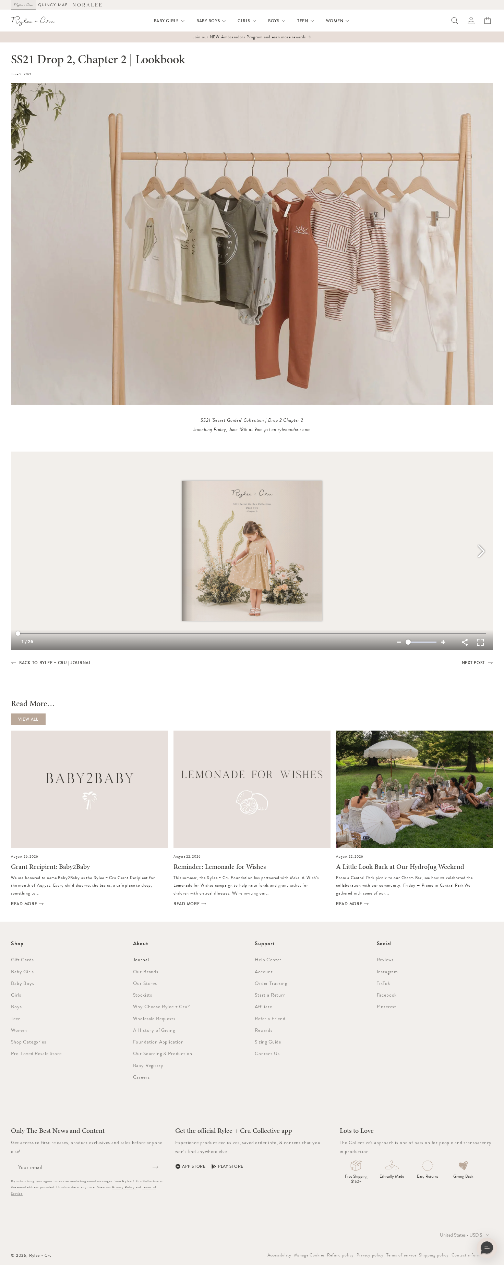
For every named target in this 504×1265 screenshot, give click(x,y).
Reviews (385, 959)
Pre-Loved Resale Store (36, 1053)
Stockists (143, 994)
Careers (141, 1077)
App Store (193, 1166)
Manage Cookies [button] (309, 1255)
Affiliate (263, 1006)
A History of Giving (154, 1030)
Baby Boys (22, 983)
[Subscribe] (155, 1167)
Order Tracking (271, 983)
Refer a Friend (270, 1018)
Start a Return (270, 994)
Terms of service (401, 1255)
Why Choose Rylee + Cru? (161, 1006)
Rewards (264, 1030)
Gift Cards (22, 959)
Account (264, 971)
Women (19, 1030)
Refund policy (340, 1255)
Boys (16, 1006)
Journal (141, 959)
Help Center (268, 959)
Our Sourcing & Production (162, 1053)
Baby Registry (148, 1065)
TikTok (383, 983)
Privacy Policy (124, 1187)
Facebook (387, 994)
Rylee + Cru (40, 1255)
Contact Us (267, 1053)
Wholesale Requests (154, 1018)
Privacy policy (370, 1255)
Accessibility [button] (279, 1255)
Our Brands (145, 971)
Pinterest (387, 1006)
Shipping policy (434, 1255)
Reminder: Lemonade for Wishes (219, 867)
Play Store (230, 1166)
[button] (169, 21)
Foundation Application (158, 1041)
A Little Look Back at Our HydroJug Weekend (400, 867)
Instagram (387, 971)
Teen (16, 1018)
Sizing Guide (268, 1041)
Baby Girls (22, 971)
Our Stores (145, 983)
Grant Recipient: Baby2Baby (50, 867)
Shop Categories (28, 1041)
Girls (16, 994)
